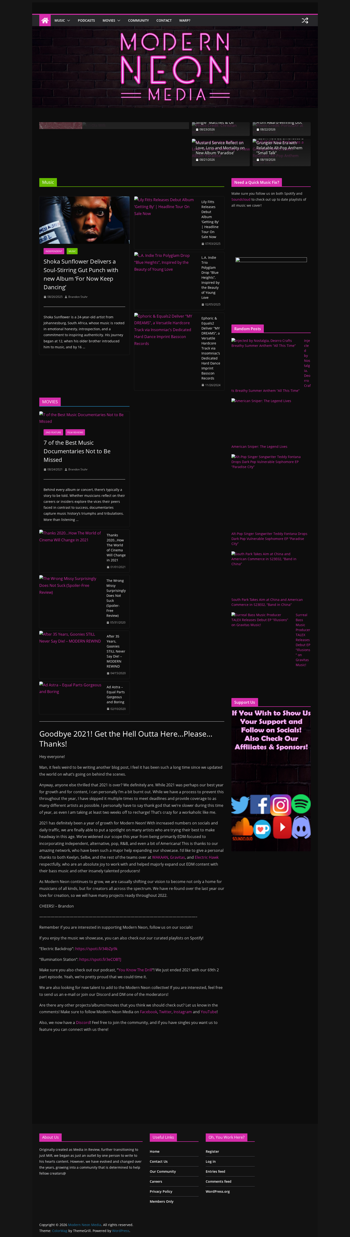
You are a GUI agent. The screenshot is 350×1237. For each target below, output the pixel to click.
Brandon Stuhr (78, 297)
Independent (53, 251)
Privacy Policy (161, 1191)
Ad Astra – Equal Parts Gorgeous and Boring (116, 694)
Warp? (184, 20)
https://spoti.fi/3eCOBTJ (100, 959)
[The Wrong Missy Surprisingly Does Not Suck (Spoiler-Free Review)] (71, 601)
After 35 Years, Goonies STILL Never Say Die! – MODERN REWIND (116, 651)
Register (212, 1151)
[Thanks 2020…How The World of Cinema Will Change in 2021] (71, 551)
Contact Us (159, 1161)
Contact (164, 20)
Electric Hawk (207, 857)
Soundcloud (240, 199)
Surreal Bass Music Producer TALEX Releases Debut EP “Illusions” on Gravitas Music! (303, 640)
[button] (67, 20)
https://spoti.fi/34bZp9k (96, 948)
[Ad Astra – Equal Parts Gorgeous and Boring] (71, 698)
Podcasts (86, 20)
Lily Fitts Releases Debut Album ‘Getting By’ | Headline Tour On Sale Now (210, 219)
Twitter (165, 1011)
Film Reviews (75, 432)
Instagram (183, 1011)
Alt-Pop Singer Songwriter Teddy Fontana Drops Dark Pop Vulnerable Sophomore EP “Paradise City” (269, 538)
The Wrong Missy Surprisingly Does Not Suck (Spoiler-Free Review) (116, 598)
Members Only (162, 1201)
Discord (83, 1022)
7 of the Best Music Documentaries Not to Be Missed (77, 451)
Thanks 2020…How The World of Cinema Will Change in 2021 (116, 547)
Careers (156, 1181)
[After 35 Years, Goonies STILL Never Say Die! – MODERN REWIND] (71, 655)
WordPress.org (218, 1191)
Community (138, 20)
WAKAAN (160, 857)
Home (155, 1151)
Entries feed (215, 1171)
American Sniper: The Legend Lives (259, 446)
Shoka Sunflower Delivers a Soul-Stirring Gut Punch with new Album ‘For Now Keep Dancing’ (81, 274)
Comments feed (218, 1181)
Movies (109, 20)
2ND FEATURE (53, 432)
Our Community (163, 1171)
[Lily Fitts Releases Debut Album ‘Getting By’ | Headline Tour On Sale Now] (166, 222)
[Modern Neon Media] (45, 20)
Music (60, 20)
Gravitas (177, 857)
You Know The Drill (135, 970)
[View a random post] (305, 20)
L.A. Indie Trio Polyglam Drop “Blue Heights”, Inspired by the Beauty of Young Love (210, 277)
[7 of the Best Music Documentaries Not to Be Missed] (84, 418)
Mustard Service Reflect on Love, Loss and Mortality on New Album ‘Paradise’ (220, 147)
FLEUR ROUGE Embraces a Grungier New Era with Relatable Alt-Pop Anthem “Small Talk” (280, 145)
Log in (211, 1161)
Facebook (148, 1011)
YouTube (209, 1011)
